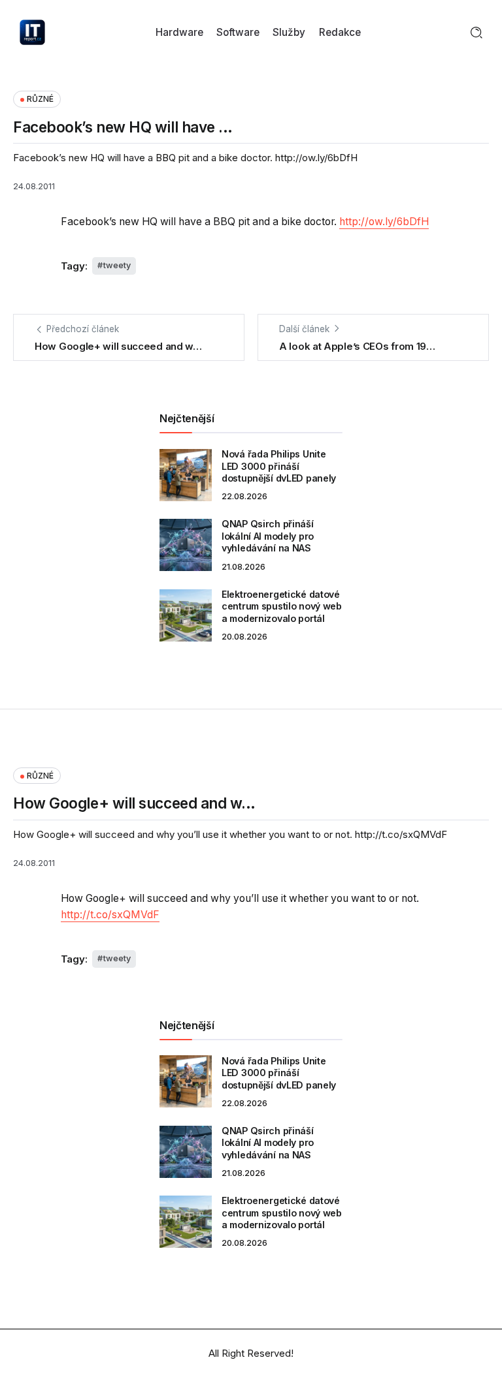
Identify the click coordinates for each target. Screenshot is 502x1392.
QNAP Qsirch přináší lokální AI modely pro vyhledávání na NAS (268, 535)
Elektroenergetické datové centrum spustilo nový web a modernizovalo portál (282, 606)
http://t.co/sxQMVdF (110, 914)
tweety (117, 265)
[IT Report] (32, 31)
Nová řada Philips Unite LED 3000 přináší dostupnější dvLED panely (279, 466)
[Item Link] (185, 475)
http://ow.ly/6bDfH (384, 221)
